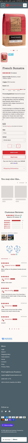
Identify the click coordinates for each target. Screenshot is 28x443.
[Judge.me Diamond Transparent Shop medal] (17, 249)
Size (4, 130)
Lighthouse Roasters (10, 430)
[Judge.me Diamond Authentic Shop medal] (9, 249)
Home (3, 359)
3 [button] (14, 329)
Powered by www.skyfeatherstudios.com (12, 431)
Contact (3, 362)
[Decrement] (10, 146)
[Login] (3, 5)
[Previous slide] (11, 50)
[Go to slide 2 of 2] (11, 54)
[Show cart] (25, 5)
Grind (4, 137)
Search (3, 352)
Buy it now (14, 157)
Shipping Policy (5, 354)
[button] (6, 73)
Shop (2, 364)
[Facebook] (9, 411)
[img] (5, 263)
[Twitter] (6, 411)
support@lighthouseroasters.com (11, 375)
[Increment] (18, 146)
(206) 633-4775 (6, 379)
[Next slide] (17, 50)
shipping (9, 126)
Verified (13, 254)
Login (2, 349)
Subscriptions (5, 357)
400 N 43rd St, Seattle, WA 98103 (11, 382)
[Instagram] (2, 411)
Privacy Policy (5, 367)
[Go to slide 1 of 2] (4, 57)
